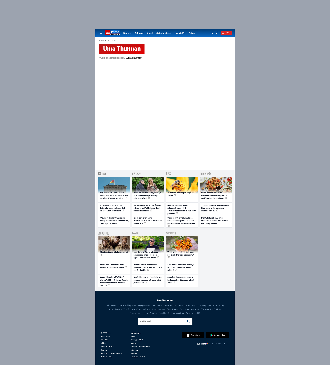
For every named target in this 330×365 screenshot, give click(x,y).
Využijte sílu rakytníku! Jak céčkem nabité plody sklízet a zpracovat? (181, 253)
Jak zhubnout (112, 305)
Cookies (104, 350)
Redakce (134, 353)
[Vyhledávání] (212, 32)
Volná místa (105, 336)
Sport (150, 33)
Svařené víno (159, 309)
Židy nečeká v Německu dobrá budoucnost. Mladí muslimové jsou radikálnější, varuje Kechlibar (114, 195)
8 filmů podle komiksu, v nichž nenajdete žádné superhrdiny (112, 266)
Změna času (170, 305)
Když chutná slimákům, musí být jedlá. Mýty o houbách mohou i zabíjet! (180, 267)
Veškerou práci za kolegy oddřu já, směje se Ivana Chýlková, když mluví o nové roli (147, 195)
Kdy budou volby (199, 305)
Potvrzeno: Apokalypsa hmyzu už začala (180, 194)
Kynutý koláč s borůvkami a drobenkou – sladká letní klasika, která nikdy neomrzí (214, 220)
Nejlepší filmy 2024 (127, 305)
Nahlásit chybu (106, 357)
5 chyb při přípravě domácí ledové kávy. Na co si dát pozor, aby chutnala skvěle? (215, 208)
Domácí (127, 33)
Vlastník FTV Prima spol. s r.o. (112, 353)
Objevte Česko (163, 33)
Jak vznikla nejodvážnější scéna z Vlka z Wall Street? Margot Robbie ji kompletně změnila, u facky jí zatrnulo (114, 281)
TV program (158, 305)
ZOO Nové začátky (216, 305)
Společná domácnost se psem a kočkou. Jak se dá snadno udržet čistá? (180, 280)
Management (135, 333)
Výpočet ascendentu (139, 313)
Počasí (192, 33)
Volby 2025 (147, 309)
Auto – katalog (115, 309)
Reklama (104, 340)
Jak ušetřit (180, 33)
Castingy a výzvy (137, 340)
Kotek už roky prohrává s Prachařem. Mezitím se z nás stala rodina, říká (148, 220)
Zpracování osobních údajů (140, 347)
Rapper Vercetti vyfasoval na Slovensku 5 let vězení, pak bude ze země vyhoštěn (148, 267)
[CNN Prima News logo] (112, 32)
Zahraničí (139, 33)
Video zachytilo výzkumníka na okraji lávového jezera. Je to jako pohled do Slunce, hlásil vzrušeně (181, 220)
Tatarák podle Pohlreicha (178, 309)
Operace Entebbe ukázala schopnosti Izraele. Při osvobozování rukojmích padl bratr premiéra (181, 209)
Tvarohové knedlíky (158, 313)
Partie (180, 305)
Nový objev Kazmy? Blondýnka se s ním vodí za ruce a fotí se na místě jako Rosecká (148, 280)
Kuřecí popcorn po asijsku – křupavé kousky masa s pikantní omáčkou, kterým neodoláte (214, 195)
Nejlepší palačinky (176, 313)
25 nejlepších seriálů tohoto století (114, 252)
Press (133, 336)
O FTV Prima (105, 333)
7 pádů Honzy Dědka (132, 309)
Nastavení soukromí (138, 357)
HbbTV (103, 343)
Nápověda (134, 350)
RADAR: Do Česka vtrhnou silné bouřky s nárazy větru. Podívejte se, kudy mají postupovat (114, 220)
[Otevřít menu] (101, 32)
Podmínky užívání (107, 347)
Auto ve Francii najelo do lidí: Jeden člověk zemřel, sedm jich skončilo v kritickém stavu (112, 208)
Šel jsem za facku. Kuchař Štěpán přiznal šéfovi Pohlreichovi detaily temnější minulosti (147, 208)
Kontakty (134, 343)
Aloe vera (195, 309)
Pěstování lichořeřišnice (211, 309)
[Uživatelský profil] (217, 32)
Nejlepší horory (144, 305)
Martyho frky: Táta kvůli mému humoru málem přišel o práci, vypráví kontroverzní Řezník (146, 255)
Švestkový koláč (193, 313)
